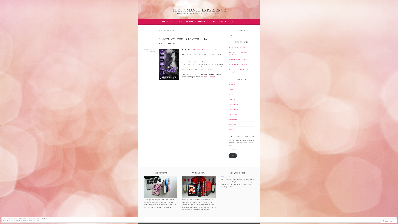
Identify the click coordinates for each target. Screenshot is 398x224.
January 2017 (232, 99)
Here (175, 205)
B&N (216, 49)
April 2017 (231, 94)
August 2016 (232, 124)
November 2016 (233, 109)
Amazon (204, 49)
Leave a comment (150, 51)
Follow (233, 156)
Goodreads (196, 49)
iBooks (211, 49)
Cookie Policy (36, 220)
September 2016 (233, 119)
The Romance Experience (199, 9)
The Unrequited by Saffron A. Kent (238, 64)
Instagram (201, 21)
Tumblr (212, 21)
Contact (233, 21)
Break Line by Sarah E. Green (237, 47)
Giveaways (190, 21)
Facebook (222, 21)
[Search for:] (241, 35)
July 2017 (231, 89)
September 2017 (233, 84)
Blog (180, 21)
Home (164, 21)
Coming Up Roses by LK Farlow (238, 59)
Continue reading (210, 77)
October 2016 (233, 114)
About (172, 21)
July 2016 (231, 129)
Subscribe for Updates (241, 136)
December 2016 (233, 104)
